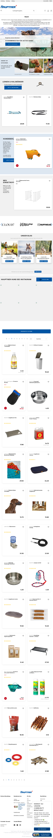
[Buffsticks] (36, 710)
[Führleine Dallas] (36, 99)
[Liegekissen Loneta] (11, 601)
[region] (26, 112)
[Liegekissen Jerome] (39, 469)
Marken (28, 809)
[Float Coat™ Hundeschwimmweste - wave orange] (33, 154)
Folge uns (45, 279)
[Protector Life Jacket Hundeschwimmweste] (14, 687)
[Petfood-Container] (36, 347)
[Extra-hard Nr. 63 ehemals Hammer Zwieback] (39, 614)
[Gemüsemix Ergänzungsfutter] (14, 651)
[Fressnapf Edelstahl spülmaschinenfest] (39, 397)
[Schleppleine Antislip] (39, 542)
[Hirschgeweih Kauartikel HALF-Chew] (39, 760)
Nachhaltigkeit (29, 812)
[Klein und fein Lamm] (11, 710)
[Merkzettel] (45, 10)
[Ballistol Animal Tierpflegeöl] (14, 360)
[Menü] (2, 10)
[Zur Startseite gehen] (9, 6)
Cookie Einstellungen (31, 817)
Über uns (28, 800)
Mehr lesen (9, 261)
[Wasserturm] (11, 528)
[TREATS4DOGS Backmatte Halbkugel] (14, 469)
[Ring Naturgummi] (11, 746)
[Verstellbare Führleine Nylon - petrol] (14, 112)
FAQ (28, 798)
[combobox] (22, 10)
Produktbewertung (30, 806)
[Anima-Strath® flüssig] (39, 433)
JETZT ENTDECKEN (13, 87)
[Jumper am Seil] (36, 564)
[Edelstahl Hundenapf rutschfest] (14, 578)
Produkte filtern (26, 331)
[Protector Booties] (14, 397)
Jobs (28, 811)
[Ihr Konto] (48, 10)
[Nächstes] (52, 42)
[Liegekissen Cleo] (11, 419)
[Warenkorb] (51, 10)
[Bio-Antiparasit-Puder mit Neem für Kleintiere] (39, 687)
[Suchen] (34, 10)
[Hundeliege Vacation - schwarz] (39, 651)
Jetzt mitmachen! (42, 829)
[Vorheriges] (1, 42)
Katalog (28, 808)
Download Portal (30, 816)
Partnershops (29, 803)
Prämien (28, 814)
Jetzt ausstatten (12, 160)
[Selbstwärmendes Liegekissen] (39, 506)
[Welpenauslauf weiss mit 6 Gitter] (33, 196)
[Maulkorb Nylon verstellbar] (14, 506)
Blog (28, 802)
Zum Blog (38, 271)
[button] (1, 224)
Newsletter (29, 805)
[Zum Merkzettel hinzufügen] (23, 97)
